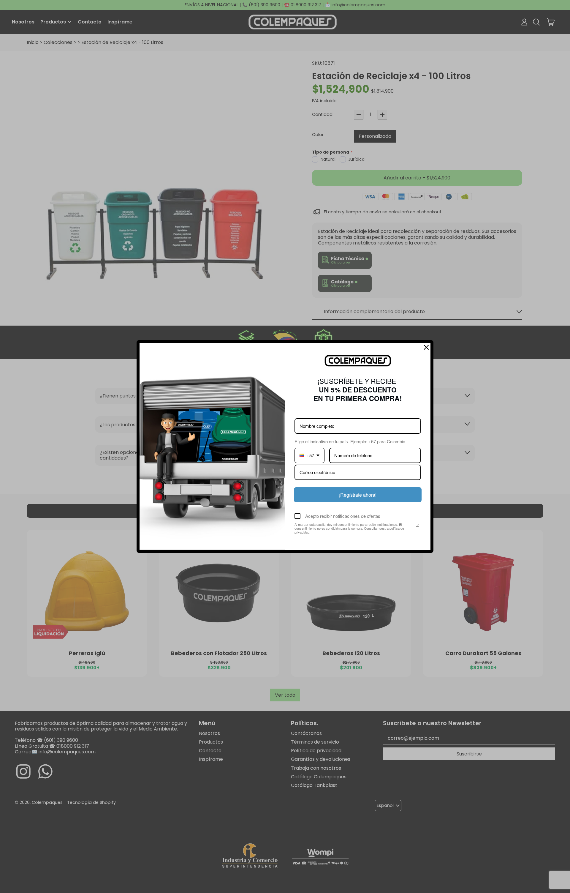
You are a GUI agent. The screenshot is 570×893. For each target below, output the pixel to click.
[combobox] (309, 455)
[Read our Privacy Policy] (417, 525)
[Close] (426, 347)
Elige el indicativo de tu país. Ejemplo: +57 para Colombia (349, 441)
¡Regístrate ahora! (357, 494)
